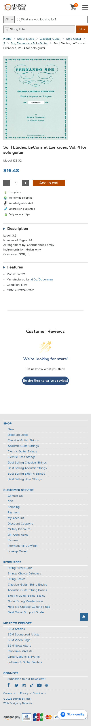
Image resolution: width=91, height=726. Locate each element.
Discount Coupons (20, 523)
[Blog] (46, 685)
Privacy (24, 693)
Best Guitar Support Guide (26, 612)
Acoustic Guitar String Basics (27, 590)
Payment (13, 512)
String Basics (16, 579)
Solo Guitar (73, 38)
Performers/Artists (20, 651)
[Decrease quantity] (6, 183)
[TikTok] (31, 685)
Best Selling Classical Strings (27, 462)
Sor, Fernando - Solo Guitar (29, 43)
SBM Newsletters (19, 645)
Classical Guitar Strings (23, 440)
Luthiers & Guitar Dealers (25, 662)
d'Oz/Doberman (42, 279)
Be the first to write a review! (45, 381)
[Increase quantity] (25, 183)
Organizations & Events (24, 656)
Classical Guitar (50, 38)
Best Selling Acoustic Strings (27, 468)
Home (7, 38)
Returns (13, 540)
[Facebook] (9, 685)
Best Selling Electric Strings (26, 473)
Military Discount (19, 529)
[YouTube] (39, 685)
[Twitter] (16, 685)
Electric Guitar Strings (22, 451)
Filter (82, 29)
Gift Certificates (18, 534)
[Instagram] (24, 685)
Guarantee (9, 693)
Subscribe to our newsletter (27, 679)
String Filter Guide (20, 568)
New (11, 429)
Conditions (39, 693)
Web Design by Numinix (17, 703)
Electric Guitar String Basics (26, 595)
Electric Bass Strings (22, 457)
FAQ (10, 501)
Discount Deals (18, 434)
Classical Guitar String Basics (27, 584)
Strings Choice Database (24, 573)
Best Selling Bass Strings (25, 479)
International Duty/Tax (22, 545)
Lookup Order (17, 551)
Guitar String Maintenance (25, 601)
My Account (16, 518)
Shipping (14, 507)
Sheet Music (25, 38)
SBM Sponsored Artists (23, 634)
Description (17, 229)
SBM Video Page (19, 640)
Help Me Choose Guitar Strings (29, 606)
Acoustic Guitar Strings (23, 446)
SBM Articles (16, 629)
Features (15, 267)
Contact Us (15, 495)
